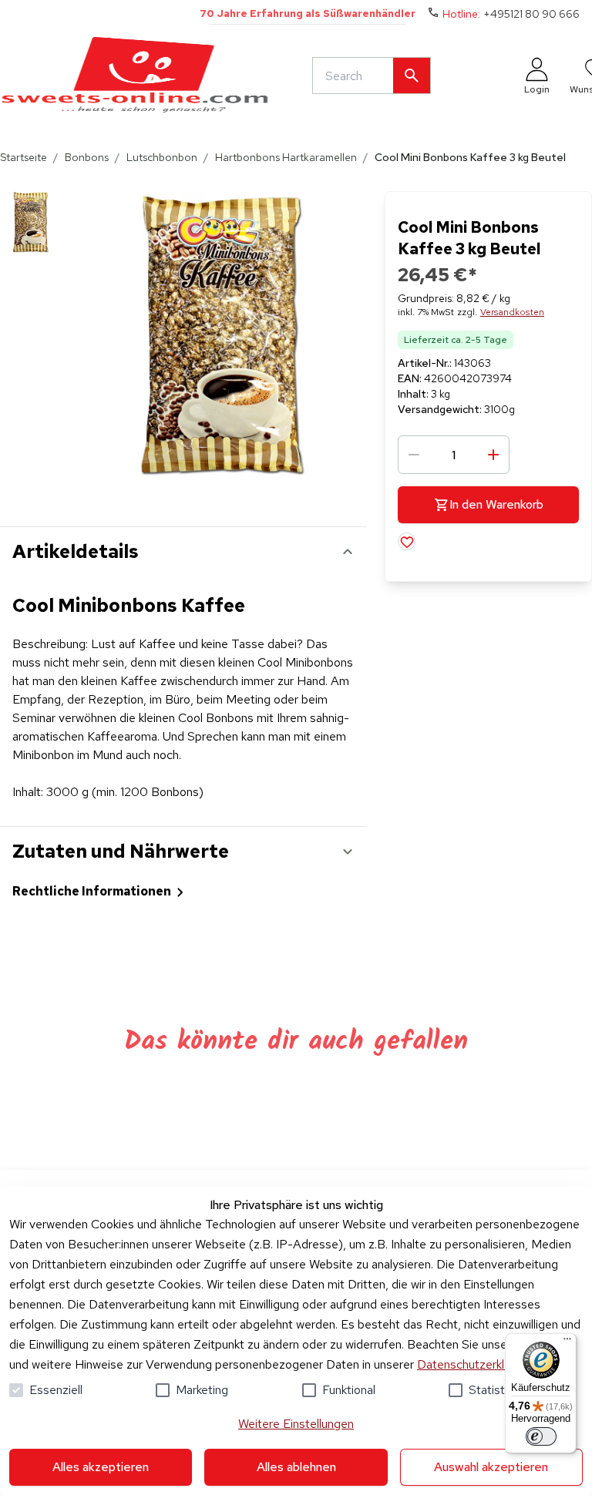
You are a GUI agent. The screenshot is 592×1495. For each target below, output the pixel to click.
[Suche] (411, 75)
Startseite (23, 157)
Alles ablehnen (296, 1467)
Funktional (348, 1390)
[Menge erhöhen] (493, 454)
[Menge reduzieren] (414, 454)
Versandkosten (512, 312)
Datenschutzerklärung (475, 1364)
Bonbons (87, 157)
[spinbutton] (454, 454)
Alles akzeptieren (100, 1467)
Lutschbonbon (161, 157)
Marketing (202, 1390)
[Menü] (567, 1342)
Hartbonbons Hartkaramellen (286, 157)
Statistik (491, 1390)
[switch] (541, 1436)
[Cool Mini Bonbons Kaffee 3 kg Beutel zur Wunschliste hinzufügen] (406, 541)
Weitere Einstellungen (296, 1424)
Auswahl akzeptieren (491, 1467)
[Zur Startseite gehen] (135, 75)
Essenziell (55, 1390)
